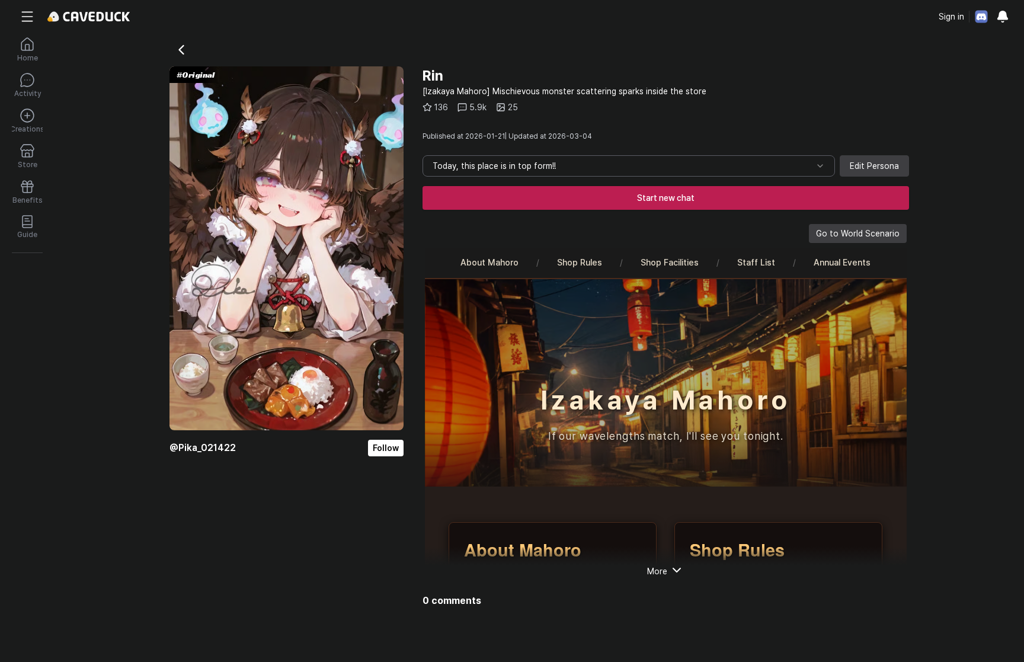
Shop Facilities (670, 262)
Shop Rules (579, 262)
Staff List (756, 262)
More (657, 571)
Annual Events (842, 262)
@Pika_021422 (202, 447)
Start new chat (666, 198)
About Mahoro (489, 262)
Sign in (951, 16)
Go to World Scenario (858, 233)
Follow (386, 448)
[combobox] (629, 166)
